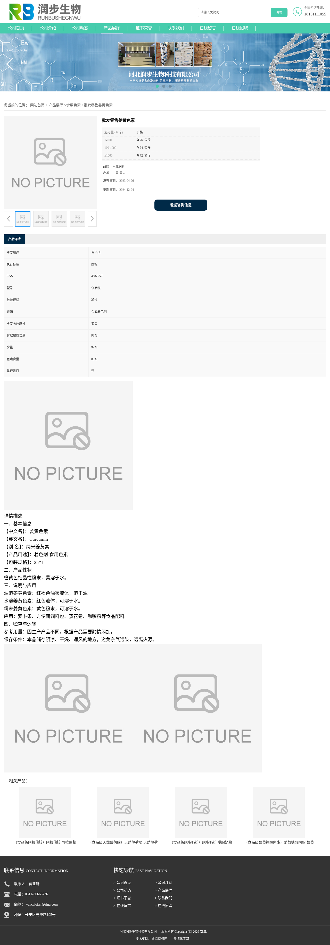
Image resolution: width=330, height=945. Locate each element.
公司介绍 (48, 28)
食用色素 (73, 105)
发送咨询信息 (181, 205)
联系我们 (176, 28)
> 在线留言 (122, 906)
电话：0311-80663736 (31, 894)
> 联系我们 (163, 898)
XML (203, 931)
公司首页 (16, 28)
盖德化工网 (181, 939)
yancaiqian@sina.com (42, 904)
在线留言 (208, 28)
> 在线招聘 (163, 906)
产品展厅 (112, 28)
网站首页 (37, 105)
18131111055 (315, 14)
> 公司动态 (122, 890)
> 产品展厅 (163, 890)
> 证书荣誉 (122, 898)
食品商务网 (159, 939)
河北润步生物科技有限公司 (138, 931)
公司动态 (80, 28)
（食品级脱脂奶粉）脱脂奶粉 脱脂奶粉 (201, 842)
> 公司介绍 (163, 882)
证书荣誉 (144, 28)
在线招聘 (240, 28)
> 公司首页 (122, 882)
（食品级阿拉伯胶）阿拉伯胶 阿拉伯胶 (45, 842)
